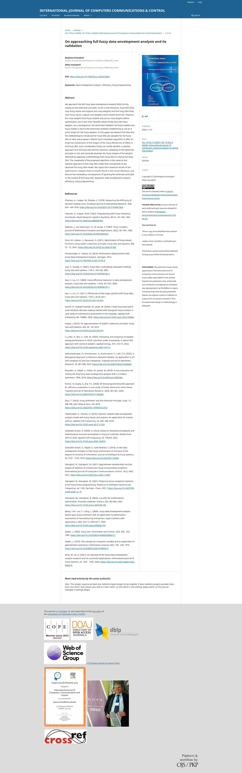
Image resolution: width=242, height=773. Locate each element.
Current (43, 15)
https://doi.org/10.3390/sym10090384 (105, 377)
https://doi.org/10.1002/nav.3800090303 (84, 220)
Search (196, 15)
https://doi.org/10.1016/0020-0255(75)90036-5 (87, 548)
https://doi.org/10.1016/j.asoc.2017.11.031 (85, 424)
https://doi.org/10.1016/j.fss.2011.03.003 (84, 300)
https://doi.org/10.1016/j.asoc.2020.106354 (85, 441)
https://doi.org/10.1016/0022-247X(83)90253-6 (87, 234)
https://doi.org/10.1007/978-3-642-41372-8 (85, 260)
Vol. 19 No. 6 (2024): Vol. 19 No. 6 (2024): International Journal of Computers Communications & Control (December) (113, 33)
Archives (56, 15)
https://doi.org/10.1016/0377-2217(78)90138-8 (101, 207)
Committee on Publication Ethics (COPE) (66, 614)
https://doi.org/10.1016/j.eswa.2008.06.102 (85, 525)
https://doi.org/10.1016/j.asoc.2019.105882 (113, 317)
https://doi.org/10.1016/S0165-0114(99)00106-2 (87, 273)
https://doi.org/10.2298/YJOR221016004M (112, 364)
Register (190, 2)
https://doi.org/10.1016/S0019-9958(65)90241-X (93, 535)
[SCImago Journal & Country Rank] (103, 663)
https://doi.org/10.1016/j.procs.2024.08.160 (85, 505)
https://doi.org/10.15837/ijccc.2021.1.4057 (90, 475)
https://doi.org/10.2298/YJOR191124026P (84, 394)
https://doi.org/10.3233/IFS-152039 (102, 458)
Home (67, 30)
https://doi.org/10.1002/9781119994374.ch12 (86, 407)
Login (199, 2)
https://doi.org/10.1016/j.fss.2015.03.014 (84, 330)
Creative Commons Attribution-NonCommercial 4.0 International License (159, 195)
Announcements (71, 15)
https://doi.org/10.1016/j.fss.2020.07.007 (97, 247)
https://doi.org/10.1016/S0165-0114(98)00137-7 (87, 287)
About (87, 15)
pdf (146, 116)
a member (62, 611)
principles (96, 611)
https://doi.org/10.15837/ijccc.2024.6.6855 (90, 76)
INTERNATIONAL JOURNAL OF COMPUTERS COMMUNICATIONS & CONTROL (102, 10)
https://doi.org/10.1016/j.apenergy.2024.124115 (87, 347)
